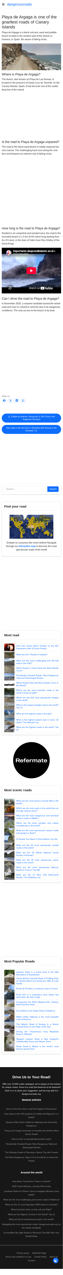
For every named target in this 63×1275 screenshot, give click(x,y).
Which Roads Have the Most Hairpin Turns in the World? (37, 684)
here (12, 1090)
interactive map (27, 546)
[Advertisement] (31, 115)
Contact (31, 1260)
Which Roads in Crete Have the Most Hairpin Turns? (37, 669)
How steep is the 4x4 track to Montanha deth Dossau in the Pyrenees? (31, 429)
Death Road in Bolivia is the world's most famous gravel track (37, 1047)
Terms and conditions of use (18, 1257)
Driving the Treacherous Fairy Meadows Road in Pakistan (37, 1032)
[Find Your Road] (31, 526)
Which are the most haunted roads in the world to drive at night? (37, 691)
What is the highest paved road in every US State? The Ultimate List (37, 721)
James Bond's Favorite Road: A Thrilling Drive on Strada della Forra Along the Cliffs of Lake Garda (37, 981)
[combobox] (26, 489)
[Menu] (4, 4)
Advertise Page (39, 1253)
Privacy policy (23, 1253)
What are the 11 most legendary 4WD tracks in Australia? (31, 1204)
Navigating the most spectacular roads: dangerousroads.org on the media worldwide (31, 1226)
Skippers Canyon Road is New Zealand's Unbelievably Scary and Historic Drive (37, 1040)
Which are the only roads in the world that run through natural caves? (37, 809)
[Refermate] (31, 760)
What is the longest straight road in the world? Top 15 (37, 706)
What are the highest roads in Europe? (34, 714)
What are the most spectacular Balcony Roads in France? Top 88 (37, 868)
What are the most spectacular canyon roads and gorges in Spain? (37, 831)
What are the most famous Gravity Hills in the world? (37, 802)
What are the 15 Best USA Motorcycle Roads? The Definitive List (37, 876)
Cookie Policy (40, 1257)
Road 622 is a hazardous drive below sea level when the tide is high (37, 995)
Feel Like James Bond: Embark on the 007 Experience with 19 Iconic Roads (37, 647)
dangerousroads (19, 4)
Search (53, 489)
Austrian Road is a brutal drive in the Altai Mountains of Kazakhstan (37, 973)
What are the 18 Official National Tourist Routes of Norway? (37, 853)
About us (54, 1257)
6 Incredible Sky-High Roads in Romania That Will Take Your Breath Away (31, 1234)
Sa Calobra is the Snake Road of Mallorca (35, 1011)
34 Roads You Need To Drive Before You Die (36, 839)
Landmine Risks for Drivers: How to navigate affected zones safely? (31, 1193)
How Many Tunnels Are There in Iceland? (31, 1181)
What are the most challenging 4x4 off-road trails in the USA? (37, 661)
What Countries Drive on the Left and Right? (31, 1209)
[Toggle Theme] (55, 1260)
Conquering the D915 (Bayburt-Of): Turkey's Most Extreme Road (37, 1003)
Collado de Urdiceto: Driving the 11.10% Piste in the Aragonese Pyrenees (32, 418)
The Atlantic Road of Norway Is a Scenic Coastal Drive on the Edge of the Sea (37, 1025)
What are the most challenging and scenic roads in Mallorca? (31, 1199)
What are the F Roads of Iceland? (32, 654)
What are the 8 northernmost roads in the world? (31, 1219)
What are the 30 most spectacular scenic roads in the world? (37, 861)
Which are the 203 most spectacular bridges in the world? (37, 698)
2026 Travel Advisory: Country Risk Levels (31, 1186)
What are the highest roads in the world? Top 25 (37, 728)
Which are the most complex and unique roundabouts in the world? (37, 824)
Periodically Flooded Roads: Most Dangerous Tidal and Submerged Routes (37, 676)
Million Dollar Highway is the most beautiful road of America (37, 1018)
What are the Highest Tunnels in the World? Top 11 (31, 1214)
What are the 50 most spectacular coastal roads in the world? (37, 846)
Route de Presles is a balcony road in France (37, 988)
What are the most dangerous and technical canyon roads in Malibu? (37, 816)
